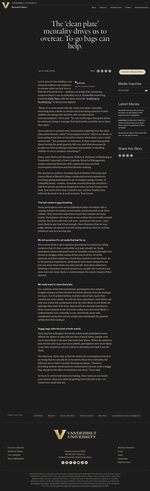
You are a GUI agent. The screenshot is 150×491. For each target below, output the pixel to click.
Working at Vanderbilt (126, 448)
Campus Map (123, 459)
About (94, 7)
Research (51, 416)
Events (120, 451)
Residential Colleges (15, 451)
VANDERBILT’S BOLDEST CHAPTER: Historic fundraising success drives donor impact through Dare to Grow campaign (131, 124)
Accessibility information (40, 484)
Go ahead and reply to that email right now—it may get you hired (132, 134)
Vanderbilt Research (141, 7)
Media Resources (124, 462)
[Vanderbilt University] (75, 434)
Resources (103, 7)
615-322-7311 (70, 454)
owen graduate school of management (126, 416)
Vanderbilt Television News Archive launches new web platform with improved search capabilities (131, 113)
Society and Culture (67, 416)
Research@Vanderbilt (16, 459)
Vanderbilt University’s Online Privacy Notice (75, 457)
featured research (86, 416)
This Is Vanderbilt (14, 455)
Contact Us (81, 454)
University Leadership (16, 448)
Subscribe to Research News (132, 72)
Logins (120, 455)
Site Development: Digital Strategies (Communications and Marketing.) (76, 486)
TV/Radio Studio (116, 7)
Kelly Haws (54, 98)
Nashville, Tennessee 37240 (75, 451)
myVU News (38, 416)
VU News (128, 7)
